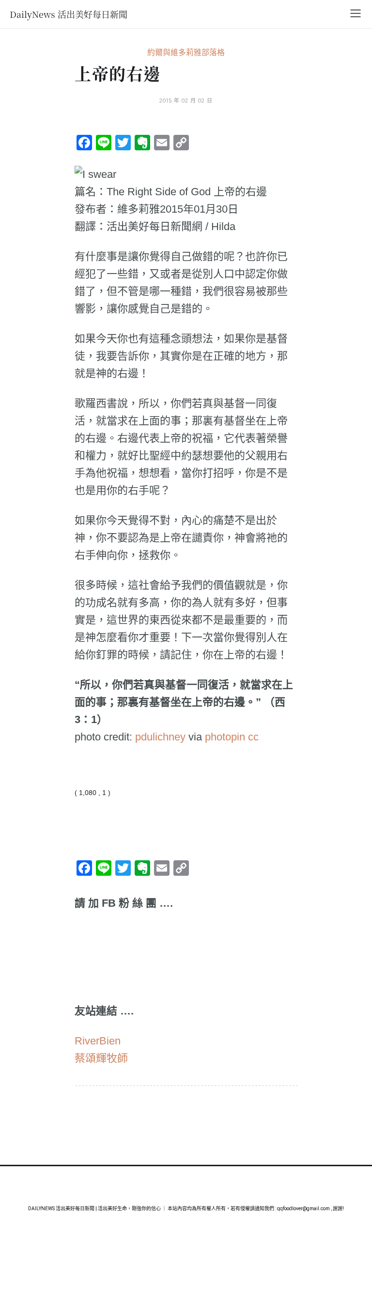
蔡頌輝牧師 (101, 1058)
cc (253, 737)
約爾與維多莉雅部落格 (186, 52)
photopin (225, 737)
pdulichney (160, 737)
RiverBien (98, 1041)
